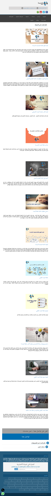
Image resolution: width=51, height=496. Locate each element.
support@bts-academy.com (30, 8)
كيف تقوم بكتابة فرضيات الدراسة (40, 46)
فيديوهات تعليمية (19, 16)
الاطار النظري (6, 483)
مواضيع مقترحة (6, 487)
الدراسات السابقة (45, 485)
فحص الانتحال (22, 489)
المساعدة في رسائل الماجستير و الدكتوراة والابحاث (30, 485)
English (32, 20)
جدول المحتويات (12, 487)
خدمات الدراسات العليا (18, 485)
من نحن (38, 16)
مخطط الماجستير (18, 483)
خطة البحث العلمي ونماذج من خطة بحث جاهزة (37, 410)
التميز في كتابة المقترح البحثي (41, 178)
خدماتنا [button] (33, 16)
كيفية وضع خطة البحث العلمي (41, 377)
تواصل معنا (43, 20)
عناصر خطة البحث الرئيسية (41, 145)
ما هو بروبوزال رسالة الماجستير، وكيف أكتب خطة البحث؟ (34, 344)
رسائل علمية (41, 478)
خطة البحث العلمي (43, 278)
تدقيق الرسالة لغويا (34, 480)
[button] (25, 437)
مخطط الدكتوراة (12, 483)
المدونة (27, 16)
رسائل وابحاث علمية (11, 485)
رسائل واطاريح (36, 478)
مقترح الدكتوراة (35, 483)
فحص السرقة (27, 489)
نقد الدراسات (37, 489)
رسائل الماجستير (30, 478)
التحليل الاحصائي (23, 480)
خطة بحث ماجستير (8, 480)
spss (19, 480)
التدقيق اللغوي (45, 480)
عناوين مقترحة (18, 487)
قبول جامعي (29, 487)
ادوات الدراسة (35, 487)
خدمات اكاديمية (45, 487)
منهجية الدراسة (24, 487)
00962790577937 (43, 8)
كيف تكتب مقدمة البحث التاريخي (40, 112)
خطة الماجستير (14, 480)
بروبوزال (46, 483)
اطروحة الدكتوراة (11, 478)
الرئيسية (44, 16)
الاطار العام (39, 485)
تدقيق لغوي (40, 480)
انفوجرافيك (11, 16)
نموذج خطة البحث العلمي (42, 311)
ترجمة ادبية (42, 489)
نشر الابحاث (40, 487)
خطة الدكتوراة (24, 483)
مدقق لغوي (28, 480)
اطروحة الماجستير (18, 478)
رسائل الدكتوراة (24, 478)
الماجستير (46, 478)
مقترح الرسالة (29, 483)
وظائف (37, 20)
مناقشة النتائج (32, 489)
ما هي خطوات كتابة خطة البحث (40, 211)
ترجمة (46, 489)
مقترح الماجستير (41, 483)
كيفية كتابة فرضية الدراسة (41, 244)
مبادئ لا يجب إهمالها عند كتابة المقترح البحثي (37, 79)
